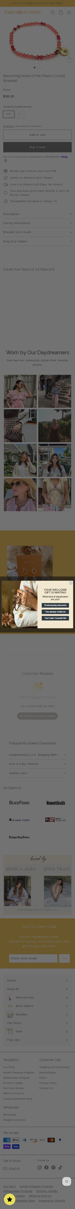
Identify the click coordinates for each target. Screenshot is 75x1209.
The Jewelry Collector (55, 612)
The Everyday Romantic (55, 605)
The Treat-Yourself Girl (55, 618)
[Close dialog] (70, 583)
